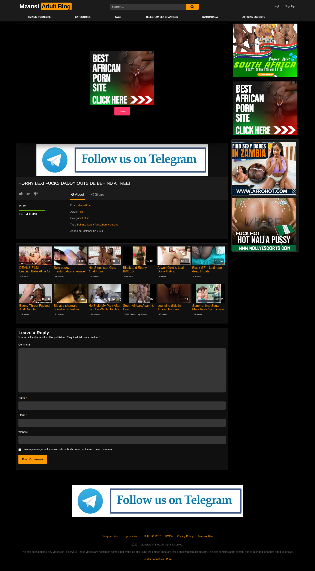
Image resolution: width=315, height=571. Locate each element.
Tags (118, 17)
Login (277, 6)
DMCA (169, 536)
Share (99, 194)
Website (23, 432)
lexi (81, 211)
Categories (82, 17)
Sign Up (290, 6)
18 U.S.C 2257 (152, 536)
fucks (98, 224)
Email (22, 414)
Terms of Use (205, 536)
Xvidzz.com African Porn (158, 559)
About (79, 194)
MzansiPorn (85, 205)
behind (81, 224)
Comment (25, 344)
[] (192, 7)
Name (22, 397)
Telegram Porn (110, 536)
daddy (90, 224)
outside (114, 224)
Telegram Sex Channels (162, 17)
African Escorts (253, 17)
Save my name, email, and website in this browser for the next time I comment (67, 449)
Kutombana (210, 17)
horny (105, 224)
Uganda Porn (131, 536)
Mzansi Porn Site (39, 17)
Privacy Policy (185, 536)
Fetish (85, 218)
